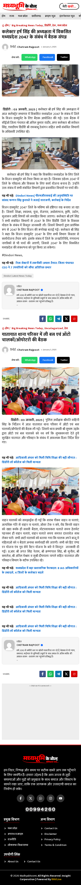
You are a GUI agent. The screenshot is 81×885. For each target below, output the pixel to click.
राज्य (11, 16)
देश (54, 25)
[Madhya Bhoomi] (20, 6)
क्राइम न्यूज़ (50, 16)
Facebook (48, 57)
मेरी (69, 6)
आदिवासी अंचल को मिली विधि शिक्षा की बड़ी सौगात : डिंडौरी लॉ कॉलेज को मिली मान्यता (39, 460)
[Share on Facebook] (42, 319)
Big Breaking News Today (27, 25)
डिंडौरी (47, 25)
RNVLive (56, 879)
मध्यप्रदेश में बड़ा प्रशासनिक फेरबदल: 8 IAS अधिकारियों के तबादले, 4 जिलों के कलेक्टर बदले (40, 570)
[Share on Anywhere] (74, 319)
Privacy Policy (52, 839)
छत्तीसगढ (36, 16)
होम (3, 16)
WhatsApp (30, 57)
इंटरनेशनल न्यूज (67, 16)
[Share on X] (66, 319)
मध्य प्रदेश (23, 16)
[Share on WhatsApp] (50, 319)
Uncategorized (53, 328)
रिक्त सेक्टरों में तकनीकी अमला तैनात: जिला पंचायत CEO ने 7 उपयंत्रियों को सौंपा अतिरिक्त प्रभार (38, 265)
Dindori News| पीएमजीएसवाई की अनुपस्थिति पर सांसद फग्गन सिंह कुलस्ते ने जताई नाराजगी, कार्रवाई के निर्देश (37, 198)
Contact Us (50, 828)
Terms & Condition (55, 845)
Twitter (64, 57)
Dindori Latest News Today (18, 276)
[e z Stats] (40, 809)
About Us (13, 861)
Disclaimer (50, 834)
